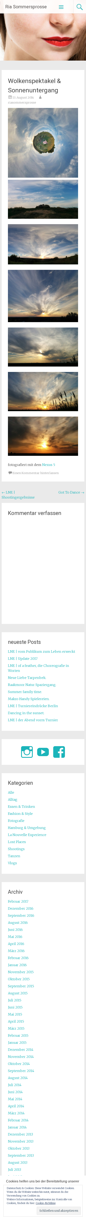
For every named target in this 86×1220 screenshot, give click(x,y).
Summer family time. (25, 692)
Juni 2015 (15, 1007)
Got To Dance (71, 492)
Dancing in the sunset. (26, 713)
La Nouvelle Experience (27, 835)
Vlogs (12, 863)
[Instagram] (27, 752)
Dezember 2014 (20, 1050)
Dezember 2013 (20, 1134)
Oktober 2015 (19, 979)
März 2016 (16, 951)
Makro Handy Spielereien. (28, 699)
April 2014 (16, 1106)
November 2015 (21, 972)
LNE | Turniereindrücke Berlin (33, 706)
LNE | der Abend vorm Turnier (33, 720)
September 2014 (21, 1071)
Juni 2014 (15, 1092)
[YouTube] (43, 752)
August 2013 (17, 1162)
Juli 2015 (14, 1000)
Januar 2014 (17, 1127)
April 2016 (16, 944)
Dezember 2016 (20, 908)
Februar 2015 (18, 1035)
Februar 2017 (18, 901)
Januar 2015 (17, 1042)
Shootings (16, 849)
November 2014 (21, 1057)
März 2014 (16, 1113)
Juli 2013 (14, 1169)
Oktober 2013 (18, 1148)
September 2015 (21, 986)
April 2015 (16, 1021)
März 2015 (16, 1028)
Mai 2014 (15, 1099)
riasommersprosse (22, 102)
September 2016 (21, 915)
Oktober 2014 (19, 1064)
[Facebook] (59, 752)
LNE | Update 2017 (23, 658)
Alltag (12, 799)
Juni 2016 (15, 930)
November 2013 (20, 1141)
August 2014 (18, 1078)
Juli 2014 (15, 1085)
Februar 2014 (18, 1120)
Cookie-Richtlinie (46, 1203)
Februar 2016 (18, 958)
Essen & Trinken (21, 806)
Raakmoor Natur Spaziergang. (32, 685)
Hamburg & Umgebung (27, 828)
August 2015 (18, 993)
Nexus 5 (48, 465)
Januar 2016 (17, 965)
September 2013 (21, 1155)
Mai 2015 (15, 1014)
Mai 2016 (15, 937)
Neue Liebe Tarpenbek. (27, 678)
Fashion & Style (20, 814)
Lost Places (17, 842)
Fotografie (16, 821)
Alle (11, 792)
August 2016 (18, 923)
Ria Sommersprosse (26, 6)
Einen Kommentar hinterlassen (36, 473)
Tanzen (14, 856)
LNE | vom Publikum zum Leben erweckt (41, 651)
